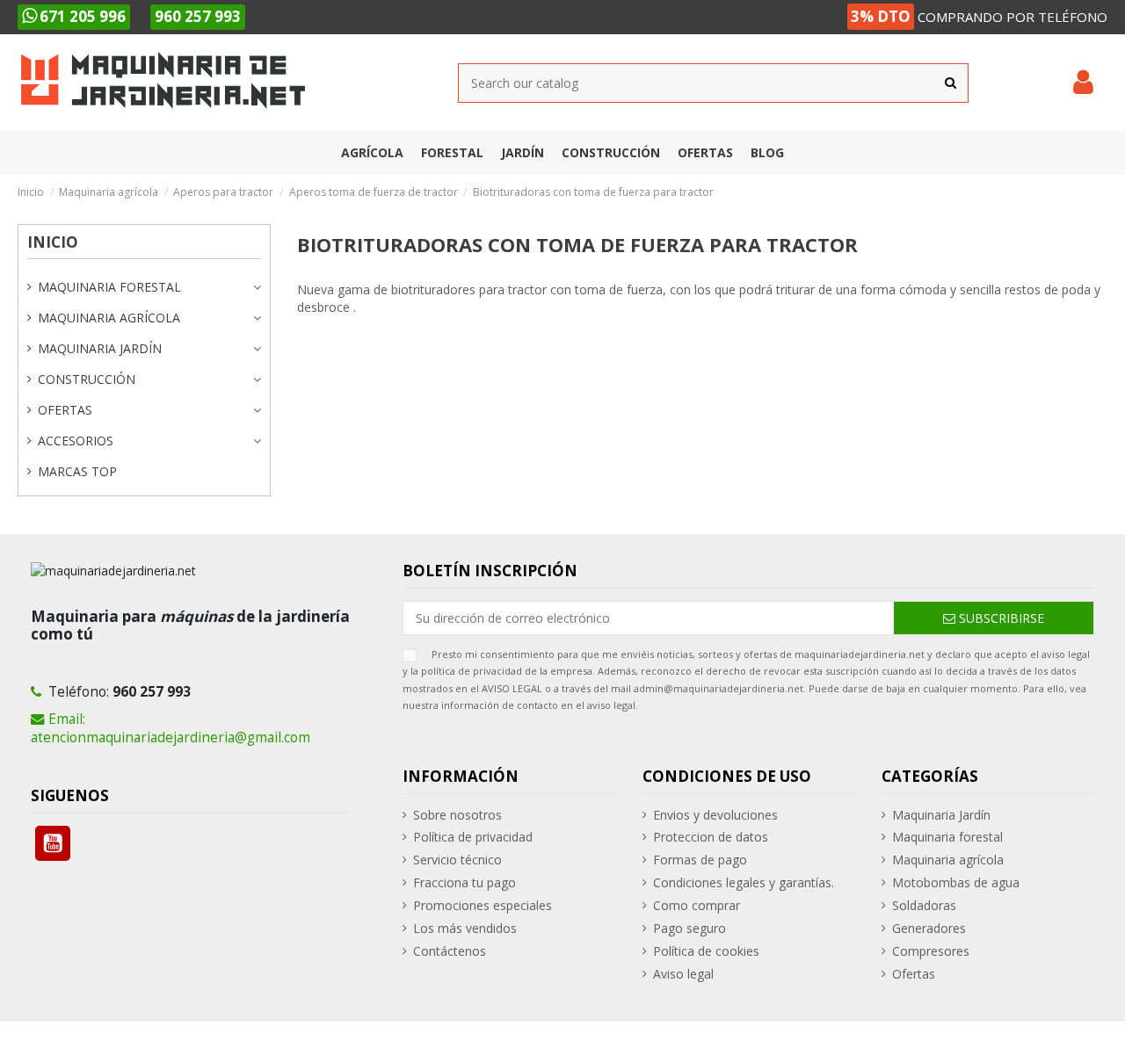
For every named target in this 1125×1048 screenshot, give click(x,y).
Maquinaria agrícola (109, 317)
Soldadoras (924, 905)
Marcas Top (77, 471)
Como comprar (696, 905)
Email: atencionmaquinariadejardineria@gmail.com (170, 728)
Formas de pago (700, 859)
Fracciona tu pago (464, 882)
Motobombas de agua (956, 882)
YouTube (52, 843)
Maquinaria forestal (109, 286)
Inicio (52, 242)
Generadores (929, 928)
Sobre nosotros (457, 814)
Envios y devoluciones (715, 814)
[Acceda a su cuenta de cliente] (1083, 83)
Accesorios (75, 440)
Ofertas (65, 409)
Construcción (86, 379)
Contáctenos (449, 951)
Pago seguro (689, 928)
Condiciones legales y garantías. (743, 882)
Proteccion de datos (710, 836)
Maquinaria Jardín (100, 348)
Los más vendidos (465, 928)
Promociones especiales (482, 905)
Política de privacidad (473, 836)
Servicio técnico (457, 859)
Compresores (930, 951)
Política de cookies (706, 951)
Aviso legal (683, 973)
